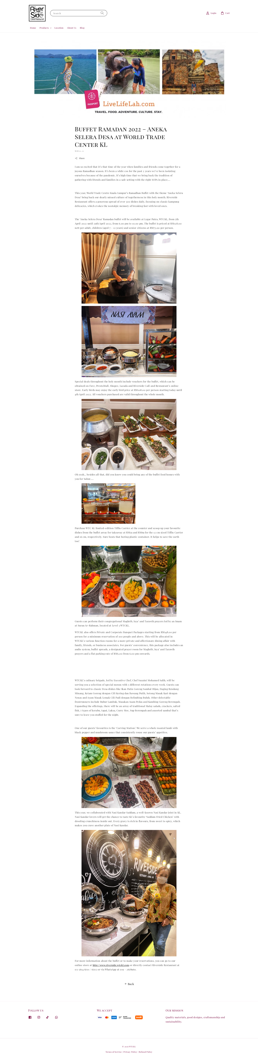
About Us (71, 27)
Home (33, 27)
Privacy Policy (130, 1052)
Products (44, 28)
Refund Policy (145, 1052)
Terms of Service (114, 1052)
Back (131, 984)
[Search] (102, 13)
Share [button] (82, 158)
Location (58, 27)
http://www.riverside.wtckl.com (111, 965)
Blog (82, 27)
